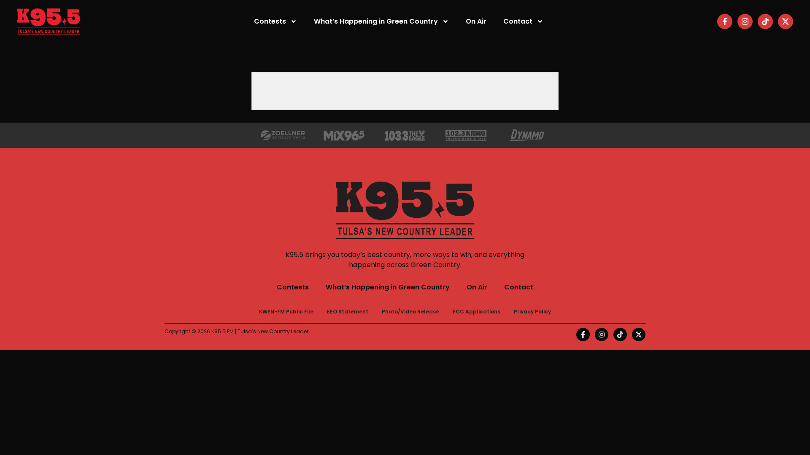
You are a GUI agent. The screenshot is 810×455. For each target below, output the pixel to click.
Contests (270, 21)
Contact (517, 21)
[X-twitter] (785, 21)
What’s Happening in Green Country (376, 21)
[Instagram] (745, 21)
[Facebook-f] (724, 21)
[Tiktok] (765, 21)
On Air (476, 21)
